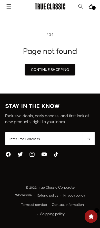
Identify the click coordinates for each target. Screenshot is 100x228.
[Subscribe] (88, 139)
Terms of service (34, 204)
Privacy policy (74, 195)
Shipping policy (52, 214)
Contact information (68, 204)
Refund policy (47, 195)
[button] (9, 6)
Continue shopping (50, 69)
